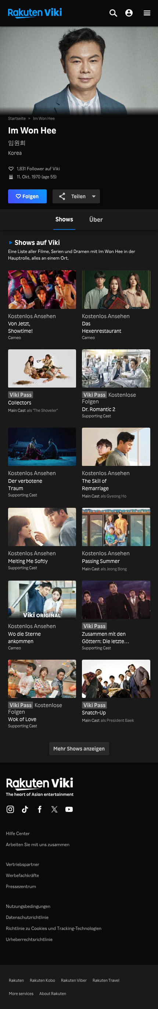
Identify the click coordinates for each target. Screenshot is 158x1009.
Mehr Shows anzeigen (79, 748)
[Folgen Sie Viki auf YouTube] (69, 811)
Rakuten (16, 980)
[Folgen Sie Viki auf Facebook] (39, 811)
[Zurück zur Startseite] (35, 12)
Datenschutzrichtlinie (27, 917)
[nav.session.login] (129, 13)
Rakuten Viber (74, 980)
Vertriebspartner (22, 864)
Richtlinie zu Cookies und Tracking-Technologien (53, 928)
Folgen (30, 196)
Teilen (78, 196)
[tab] (64, 219)
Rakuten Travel (106, 980)
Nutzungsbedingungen (28, 906)
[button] (147, 13)
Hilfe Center (18, 833)
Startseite (17, 118)
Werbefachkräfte (22, 875)
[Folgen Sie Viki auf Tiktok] (25, 811)
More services (21, 993)
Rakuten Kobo (42, 980)
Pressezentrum (21, 886)
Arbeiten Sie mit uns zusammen (37, 844)
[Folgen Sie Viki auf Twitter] (54, 811)
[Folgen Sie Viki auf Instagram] (10, 811)
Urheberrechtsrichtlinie (29, 939)
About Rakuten (52, 993)
